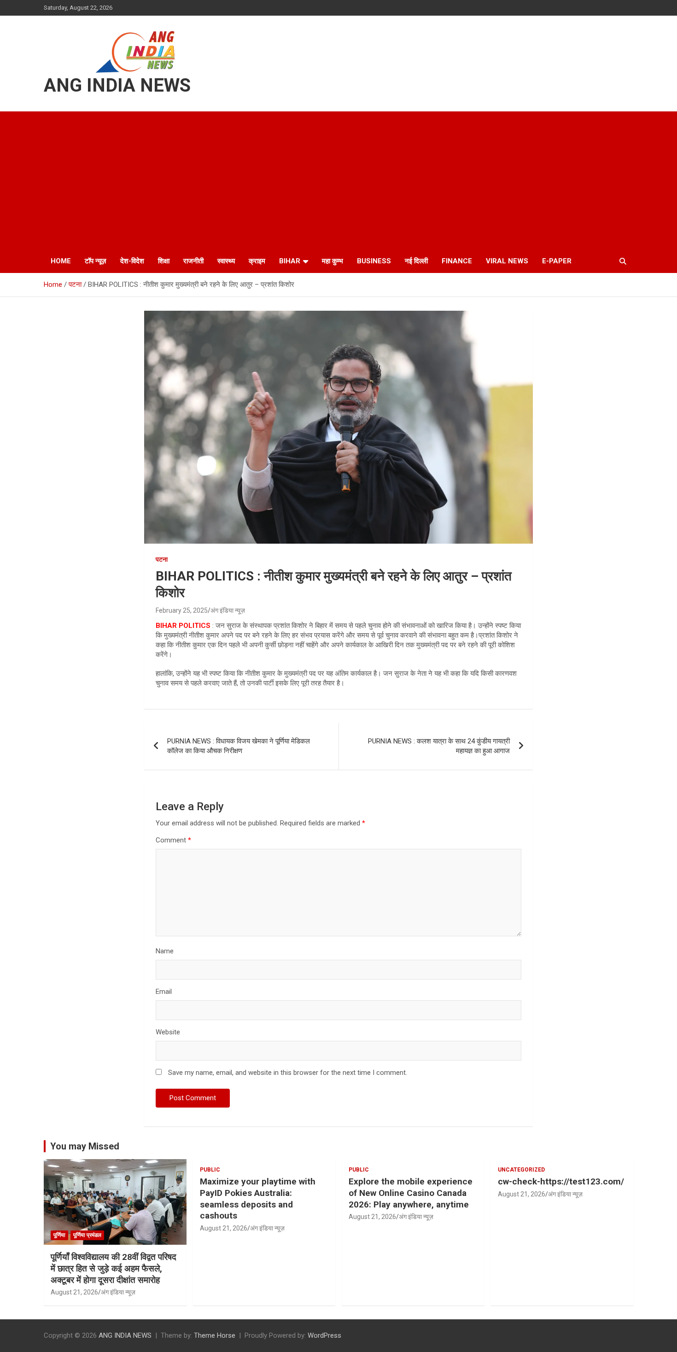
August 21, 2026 (74, 1292)
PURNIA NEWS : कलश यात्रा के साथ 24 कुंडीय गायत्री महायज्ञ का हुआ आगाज (439, 746)
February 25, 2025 (182, 610)
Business (374, 261)
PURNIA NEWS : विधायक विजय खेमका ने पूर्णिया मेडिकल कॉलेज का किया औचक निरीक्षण (238, 746)
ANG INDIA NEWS (117, 85)
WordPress (324, 1335)
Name (165, 951)
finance (457, 261)
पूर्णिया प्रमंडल (87, 1235)
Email (164, 991)
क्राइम (257, 261)
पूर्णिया (59, 1235)
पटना (162, 559)
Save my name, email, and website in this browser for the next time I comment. (287, 1072)
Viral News (507, 261)
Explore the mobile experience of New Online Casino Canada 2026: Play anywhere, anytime (411, 1192)
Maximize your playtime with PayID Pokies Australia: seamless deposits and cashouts (257, 1198)
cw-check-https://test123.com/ (561, 1181)
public (210, 1169)
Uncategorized (521, 1169)
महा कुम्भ (332, 261)
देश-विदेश (132, 261)
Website (168, 1032)
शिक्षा (163, 261)
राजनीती (193, 261)
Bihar (289, 261)
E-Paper (557, 261)
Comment (173, 840)
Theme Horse (214, 1335)
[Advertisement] (338, 180)
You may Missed (84, 1146)
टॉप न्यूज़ (95, 261)
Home (61, 261)
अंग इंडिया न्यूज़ (227, 610)
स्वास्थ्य (226, 261)
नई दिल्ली (416, 261)
